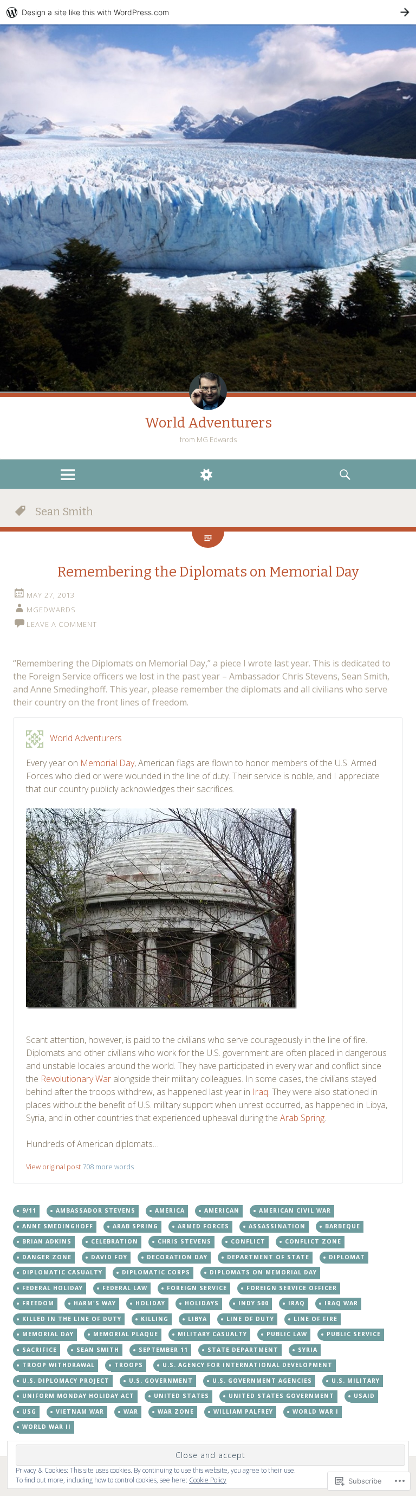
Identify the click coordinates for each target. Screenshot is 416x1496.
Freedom (38, 1303)
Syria (307, 1349)
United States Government (281, 1396)
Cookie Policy (207, 1480)
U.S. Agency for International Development (247, 1365)
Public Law (286, 1334)
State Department (242, 1349)
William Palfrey (243, 1411)
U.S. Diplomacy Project (65, 1380)
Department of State (268, 1257)
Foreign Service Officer (291, 1288)
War (130, 1411)
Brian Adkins (47, 1241)
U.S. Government (161, 1380)
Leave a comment (62, 624)
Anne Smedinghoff (57, 1226)
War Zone (176, 1411)
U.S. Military (356, 1380)
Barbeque (342, 1226)
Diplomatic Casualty (62, 1272)
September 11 (163, 1349)
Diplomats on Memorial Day (263, 1272)
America (170, 1210)
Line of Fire (315, 1319)
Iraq (260, 1092)
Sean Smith (97, 1349)
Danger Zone (47, 1257)
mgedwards (51, 609)
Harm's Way (95, 1303)
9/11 (29, 1210)
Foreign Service (197, 1288)
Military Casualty (212, 1334)
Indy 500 (253, 1303)
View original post (53, 1166)
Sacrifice (39, 1349)
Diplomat (347, 1257)
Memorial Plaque (125, 1334)
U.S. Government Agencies (262, 1380)
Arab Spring (302, 1118)
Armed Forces (203, 1226)
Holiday (150, 1303)
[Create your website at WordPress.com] (208, 12)
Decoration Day (177, 1257)
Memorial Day (107, 763)
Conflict (248, 1241)
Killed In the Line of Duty (71, 1319)
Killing (154, 1319)
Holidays (202, 1303)
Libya (197, 1319)
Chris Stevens (184, 1241)
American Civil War (295, 1210)
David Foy (109, 1257)
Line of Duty (250, 1319)
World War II (46, 1426)
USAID (364, 1396)
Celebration (114, 1241)
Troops (128, 1365)
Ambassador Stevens (95, 1210)
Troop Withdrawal (58, 1365)
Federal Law (124, 1288)
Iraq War (341, 1303)
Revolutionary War (76, 1079)
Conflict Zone (313, 1241)
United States (181, 1396)
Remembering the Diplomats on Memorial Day (208, 572)
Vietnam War (80, 1411)
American (221, 1210)
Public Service (354, 1334)
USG (29, 1411)
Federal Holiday (52, 1288)
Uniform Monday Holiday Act (78, 1396)
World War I (315, 1411)
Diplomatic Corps (156, 1272)
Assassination (277, 1226)
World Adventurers (208, 423)
